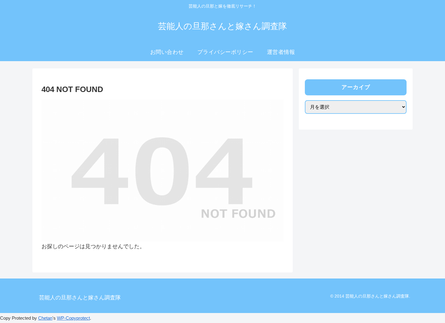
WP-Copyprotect (73, 318)
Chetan (45, 318)
